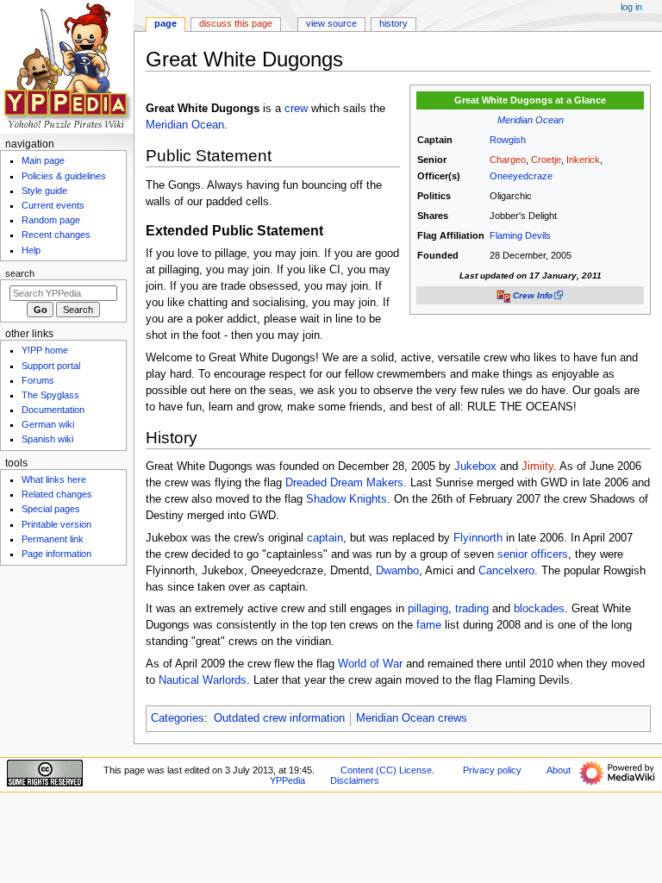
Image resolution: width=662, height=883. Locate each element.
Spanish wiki (47, 439)
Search (19, 273)
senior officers (532, 554)
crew (296, 109)
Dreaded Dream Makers (344, 483)
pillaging (428, 609)
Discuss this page (235, 23)
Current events (53, 205)
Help (31, 250)
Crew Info (533, 295)
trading (472, 609)
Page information (56, 553)
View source (331, 23)
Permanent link (53, 539)
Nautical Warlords (203, 680)
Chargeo (508, 159)
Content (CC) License (386, 770)
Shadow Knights (346, 499)
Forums (38, 380)
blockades (539, 609)
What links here (54, 479)
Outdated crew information (279, 718)
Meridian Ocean (530, 120)
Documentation (53, 409)
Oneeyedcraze (521, 176)
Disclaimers (354, 780)
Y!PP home (45, 350)
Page (165, 23)
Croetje (546, 159)
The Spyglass (50, 395)
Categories (177, 718)
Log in (631, 7)
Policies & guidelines (64, 176)
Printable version (56, 524)
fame (428, 625)
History (393, 23)
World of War (370, 664)
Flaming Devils (520, 235)
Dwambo (397, 571)
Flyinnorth (478, 538)
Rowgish (508, 140)
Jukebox (475, 466)
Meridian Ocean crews (411, 718)
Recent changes (56, 234)
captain (325, 538)
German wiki (48, 424)
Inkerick (583, 159)
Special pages (51, 509)
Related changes (57, 494)
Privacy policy (492, 770)
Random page (51, 220)
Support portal (51, 365)
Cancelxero (506, 571)
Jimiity (537, 466)
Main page (43, 160)
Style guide (44, 190)
